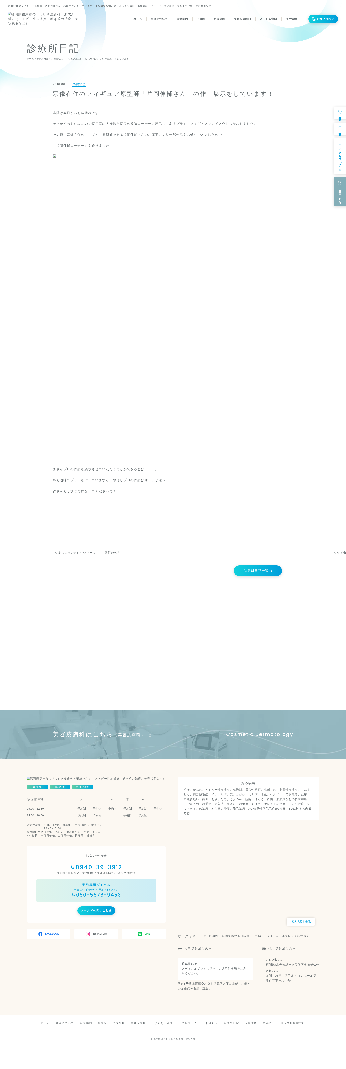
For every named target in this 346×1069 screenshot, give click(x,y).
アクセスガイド (189, 1023)
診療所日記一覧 (256, 570)
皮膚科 (201, 18)
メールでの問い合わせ (96, 910)
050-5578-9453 (98, 895)
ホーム (137, 18)
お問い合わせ (325, 18)
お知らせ (212, 1023)
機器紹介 (269, 1023)
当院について (159, 18)
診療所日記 (79, 84)
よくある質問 (268, 18)
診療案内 (182, 18)
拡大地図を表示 (301, 921)
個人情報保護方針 (293, 1023)
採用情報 (291, 18)
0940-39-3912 (99, 867)
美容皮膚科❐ (242, 18)
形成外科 (219, 18)
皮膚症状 (251, 1023)
